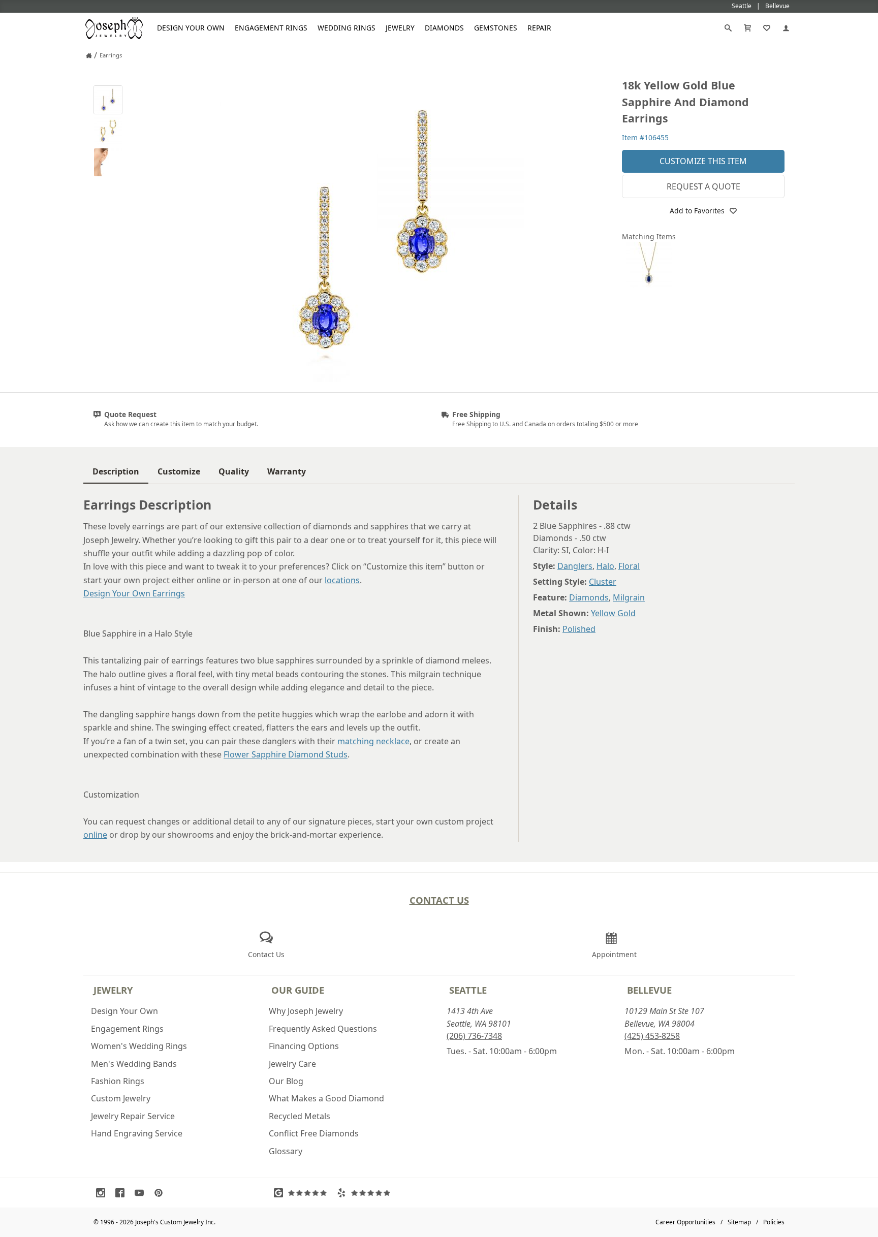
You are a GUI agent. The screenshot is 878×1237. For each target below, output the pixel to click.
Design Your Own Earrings (134, 593)
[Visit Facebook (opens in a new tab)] (122, 1193)
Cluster (602, 581)
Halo (605, 566)
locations (342, 580)
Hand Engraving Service (136, 1133)
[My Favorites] (766, 28)
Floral (629, 566)
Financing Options (304, 1046)
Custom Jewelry (120, 1098)
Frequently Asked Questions (323, 1028)
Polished (578, 629)
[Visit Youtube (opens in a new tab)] (142, 1193)
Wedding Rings (346, 28)
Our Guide (297, 990)
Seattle (468, 990)
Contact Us (439, 900)
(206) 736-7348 (474, 1035)
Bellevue (649, 990)
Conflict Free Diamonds (314, 1133)
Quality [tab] (233, 471)
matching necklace (373, 741)
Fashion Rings (117, 1081)
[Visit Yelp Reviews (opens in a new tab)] (366, 1192)
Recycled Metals (299, 1116)
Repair (539, 28)
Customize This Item (703, 161)
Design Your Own (191, 28)
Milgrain (629, 597)
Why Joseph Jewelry (306, 1011)
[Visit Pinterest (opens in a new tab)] (161, 1193)
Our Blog (286, 1081)
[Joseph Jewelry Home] (89, 55)
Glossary (285, 1151)
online (95, 834)
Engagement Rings (271, 28)
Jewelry (400, 28)
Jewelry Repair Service (133, 1116)
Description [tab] (115, 471)
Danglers (574, 566)
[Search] (728, 28)
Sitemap (739, 1222)
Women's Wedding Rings (139, 1046)
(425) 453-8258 (652, 1035)
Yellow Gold (613, 613)
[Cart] (747, 28)
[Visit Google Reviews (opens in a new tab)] (303, 1192)
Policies (774, 1222)
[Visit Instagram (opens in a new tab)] (103, 1193)
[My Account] (786, 28)
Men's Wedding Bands (134, 1063)
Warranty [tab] (286, 471)
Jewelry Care (292, 1063)
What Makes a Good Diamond (326, 1098)
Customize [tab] (179, 471)
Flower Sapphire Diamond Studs (286, 754)
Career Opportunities (685, 1222)
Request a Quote (703, 186)
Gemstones (495, 28)
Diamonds (444, 28)
